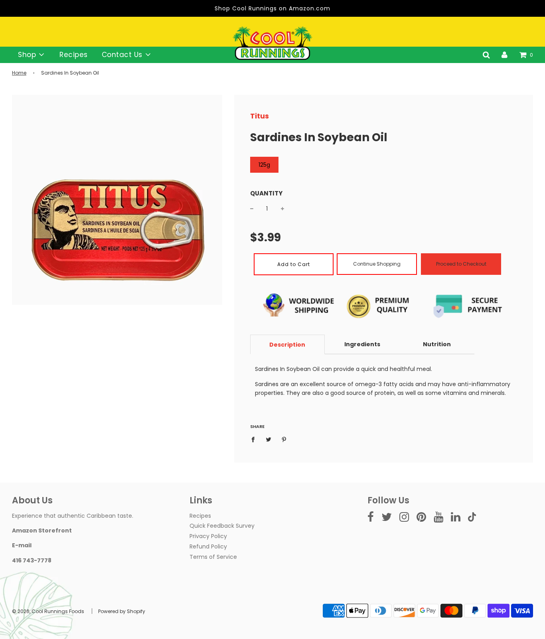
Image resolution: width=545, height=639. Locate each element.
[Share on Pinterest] (284, 439)
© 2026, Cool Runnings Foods (48, 611)
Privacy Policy (208, 536)
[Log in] (504, 55)
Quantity (266, 193)
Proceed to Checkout (461, 263)
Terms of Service (213, 557)
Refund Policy (208, 546)
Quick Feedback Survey (222, 526)
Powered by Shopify (121, 611)
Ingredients (362, 344)
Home (19, 72)
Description (287, 345)
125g (264, 165)
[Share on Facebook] (255, 439)
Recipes (73, 54)
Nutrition (437, 344)
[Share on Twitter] (268, 439)
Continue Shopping (377, 263)
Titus (259, 116)
